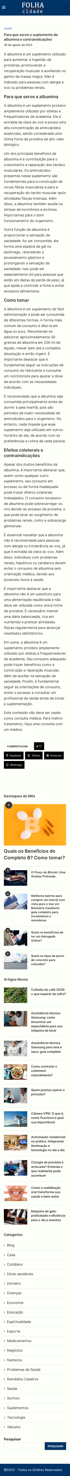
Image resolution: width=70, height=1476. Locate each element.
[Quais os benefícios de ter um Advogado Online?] (15, 938)
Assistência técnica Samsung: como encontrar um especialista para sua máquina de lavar (46, 1022)
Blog (10, 1245)
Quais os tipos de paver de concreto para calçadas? (47, 960)
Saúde (12, 1389)
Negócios (15, 1350)
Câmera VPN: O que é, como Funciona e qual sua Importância (47, 1117)
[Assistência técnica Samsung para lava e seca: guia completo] (15, 1048)
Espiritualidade (19, 1322)
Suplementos (17, 1408)
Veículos (13, 1427)
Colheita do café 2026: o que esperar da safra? (48, 992)
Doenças (14, 1293)
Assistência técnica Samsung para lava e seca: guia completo (46, 1047)
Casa (11, 1255)
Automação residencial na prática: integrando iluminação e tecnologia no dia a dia (48, 1143)
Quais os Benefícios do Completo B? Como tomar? (34, 854)
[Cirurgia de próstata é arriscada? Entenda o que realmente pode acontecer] (15, 1168)
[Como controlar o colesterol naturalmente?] (15, 1072)
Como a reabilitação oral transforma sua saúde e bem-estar (46, 1192)
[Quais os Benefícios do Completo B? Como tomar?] (35, 825)
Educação (15, 1312)
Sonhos (13, 1398)
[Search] (64, 8)
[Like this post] (40, 746)
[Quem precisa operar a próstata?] (15, 1095)
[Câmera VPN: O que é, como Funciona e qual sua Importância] (15, 1119)
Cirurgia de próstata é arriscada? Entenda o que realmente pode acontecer (47, 1168)
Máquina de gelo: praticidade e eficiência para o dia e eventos (48, 1215)
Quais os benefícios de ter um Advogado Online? (47, 936)
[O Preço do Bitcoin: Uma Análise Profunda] (15, 878)
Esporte (13, 1331)
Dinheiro (14, 1283)
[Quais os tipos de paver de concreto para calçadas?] (15, 961)
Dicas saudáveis (20, 1274)
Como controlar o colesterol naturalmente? (44, 1070)
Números (14, 1360)
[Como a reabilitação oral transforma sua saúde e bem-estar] (15, 1193)
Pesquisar (12, 1439)
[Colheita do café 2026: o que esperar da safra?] (15, 995)
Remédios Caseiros (22, 1379)
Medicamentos (19, 1341)
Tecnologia (16, 1417)
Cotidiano (15, 1264)
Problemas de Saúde (23, 1370)
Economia (15, 1303)
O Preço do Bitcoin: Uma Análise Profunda (48, 874)
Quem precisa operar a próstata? (48, 1092)
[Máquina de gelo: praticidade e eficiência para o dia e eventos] (15, 1217)
